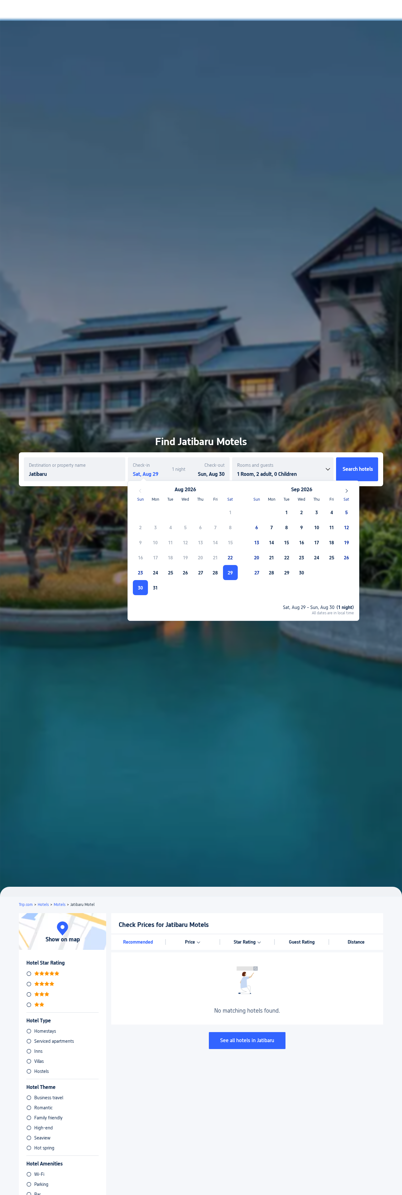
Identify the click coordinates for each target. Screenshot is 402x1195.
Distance (356, 942)
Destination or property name (57, 465)
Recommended (138, 942)
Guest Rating (302, 942)
